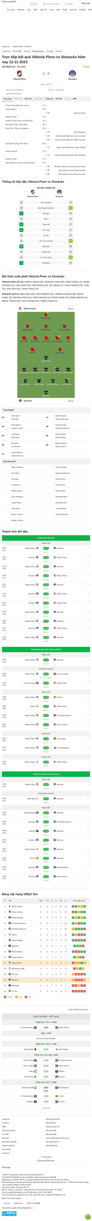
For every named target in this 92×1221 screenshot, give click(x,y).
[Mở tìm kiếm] (86, 4)
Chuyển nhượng (8, 1145)
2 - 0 (46, 1066)
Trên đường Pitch (52, 4)
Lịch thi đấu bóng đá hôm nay (57, 1138)
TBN (35, 10)
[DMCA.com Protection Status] (9, 1215)
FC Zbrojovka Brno (64, 715)
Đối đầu (59, 99)
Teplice (32, 706)
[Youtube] (34, 1198)
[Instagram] (29, 1198)
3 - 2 (46, 1096)
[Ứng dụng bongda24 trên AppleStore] (50, 1161)
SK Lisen (60, 840)
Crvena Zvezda (62, 674)
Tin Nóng (5, 1123)
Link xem (58, 51)
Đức (58, 10)
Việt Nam (20, 10)
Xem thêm (46, 1108)
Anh (29, 10)
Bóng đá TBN (51, 1130)
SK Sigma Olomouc (64, 822)
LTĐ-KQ (82, 10)
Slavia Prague (30, 762)
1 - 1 (46, 1077)
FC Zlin (59, 697)
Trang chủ (6, 1119)
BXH (74, 99)
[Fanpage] (23, 1198)
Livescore (5, 1153)
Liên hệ (7, 1203)
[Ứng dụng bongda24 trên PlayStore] (42, 1161)
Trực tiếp (49, 51)
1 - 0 (46, 1060)
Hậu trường (6, 1149)
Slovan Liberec (62, 725)
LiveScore (6, 51)
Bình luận (5, 1138)
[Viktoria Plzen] (19, 76)
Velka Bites (31, 799)
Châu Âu (43, 10)
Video (4, 1127)
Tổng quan (7, 99)
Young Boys (61, 739)
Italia (52, 10)
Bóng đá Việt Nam (53, 1119)
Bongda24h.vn (27, 1208)
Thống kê (49, 99)
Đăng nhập (86, 3)
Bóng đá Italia (51, 1134)
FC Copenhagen (63, 748)
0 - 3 (46, 1049)
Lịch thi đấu (17, 51)
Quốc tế (73, 10)
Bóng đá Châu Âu (52, 1127)
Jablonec (32, 831)
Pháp (65, 10)
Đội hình (28, 99)
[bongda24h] (3, 10)
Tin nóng (10, 10)
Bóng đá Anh (51, 1123)
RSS (3, 1198)
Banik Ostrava (62, 876)
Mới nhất (33, 4)
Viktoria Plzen (19, 79)
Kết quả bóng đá (52, 1142)
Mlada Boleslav (29, 813)
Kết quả (27, 51)
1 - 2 (46, 1102)
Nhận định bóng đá (9, 1142)
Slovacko (60, 548)
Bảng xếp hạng (37, 51)
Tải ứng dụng (46, 1157)
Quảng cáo (18, 1203)
